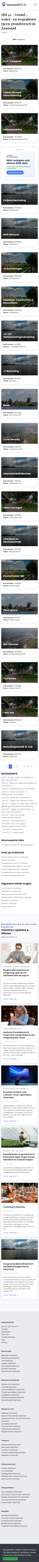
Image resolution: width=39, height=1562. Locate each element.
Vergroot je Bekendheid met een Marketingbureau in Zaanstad (18, 1266)
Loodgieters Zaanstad (10, 1395)
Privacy (4, 1342)
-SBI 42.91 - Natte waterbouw (13, 821)
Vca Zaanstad (7, 1471)
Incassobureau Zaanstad (11, 1521)
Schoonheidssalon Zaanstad (12, 1389)
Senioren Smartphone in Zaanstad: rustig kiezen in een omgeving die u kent (19, 1035)
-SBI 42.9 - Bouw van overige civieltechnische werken (12, 816)
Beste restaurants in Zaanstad (13, 894)
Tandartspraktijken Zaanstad (13, 1392)
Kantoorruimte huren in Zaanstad (14, 857)
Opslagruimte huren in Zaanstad (14, 863)
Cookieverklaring (8, 1337)
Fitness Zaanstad (8, 906)
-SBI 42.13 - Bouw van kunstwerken (15, 797)
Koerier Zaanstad (8, 860)
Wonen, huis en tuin (13, 1151)
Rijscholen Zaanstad (9, 1355)
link (15, 845)
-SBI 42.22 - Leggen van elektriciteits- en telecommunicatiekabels (17, 810)
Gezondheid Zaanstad (10, 1366)
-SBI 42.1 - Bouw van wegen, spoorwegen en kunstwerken (19, 784)
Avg (2, 1340)
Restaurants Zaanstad (10, 1384)
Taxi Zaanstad (7, 1360)
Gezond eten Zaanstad (10, 1371)
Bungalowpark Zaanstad (11, 1431)
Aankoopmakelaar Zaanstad (13, 875)
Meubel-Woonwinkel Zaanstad (13, 1416)
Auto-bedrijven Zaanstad (11, 1492)
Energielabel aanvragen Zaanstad (15, 872)
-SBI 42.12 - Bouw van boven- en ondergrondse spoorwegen (14, 793)
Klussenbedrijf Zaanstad (11, 1445)
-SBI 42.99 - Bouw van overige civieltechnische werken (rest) (13, 825)
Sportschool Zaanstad (10, 1479)
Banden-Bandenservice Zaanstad (15, 1497)
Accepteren (10, 1559)
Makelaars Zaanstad (9, 1455)
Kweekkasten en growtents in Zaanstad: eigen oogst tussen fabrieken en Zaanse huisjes (19, 1157)
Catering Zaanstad (9, 1387)
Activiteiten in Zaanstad (10, 891)
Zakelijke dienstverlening (16, 967)
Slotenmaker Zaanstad (10, 1502)
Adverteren (6, 1332)
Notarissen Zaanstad (9, 1447)
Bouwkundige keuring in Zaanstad (14, 869)
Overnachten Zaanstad (10, 1426)
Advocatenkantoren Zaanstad (13, 1500)
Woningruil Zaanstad (9, 1515)
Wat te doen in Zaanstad (11, 888)
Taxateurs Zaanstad (9, 1450)
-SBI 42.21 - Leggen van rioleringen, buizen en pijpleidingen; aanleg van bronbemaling (19, 804)
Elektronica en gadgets (15, 1089)
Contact (4, 1329)
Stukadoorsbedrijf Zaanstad (12, 1397)
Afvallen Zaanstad (8, 1368)
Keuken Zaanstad (8, 1468)
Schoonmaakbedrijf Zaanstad (13, 1452)
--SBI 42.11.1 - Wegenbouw (11, 829)
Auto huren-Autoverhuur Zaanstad (15, 1494)
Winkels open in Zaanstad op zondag (16, 897)
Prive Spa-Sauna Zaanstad (12, 1518)
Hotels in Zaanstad (8, 903)
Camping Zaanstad (9, 1424)
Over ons (5, 1334)
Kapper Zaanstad (8, 1363)
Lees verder (9, 999)
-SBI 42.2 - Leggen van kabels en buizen (17, 800)
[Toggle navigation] (35, 4)
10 (28, 766)
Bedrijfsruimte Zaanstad (11, 1523)
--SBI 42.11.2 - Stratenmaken (12, 832)
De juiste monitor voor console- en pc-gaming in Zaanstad (17, 1095)
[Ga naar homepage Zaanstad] (13, 5)
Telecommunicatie (12, 1029)
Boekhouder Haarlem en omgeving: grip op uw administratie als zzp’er (16, 973)
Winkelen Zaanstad (9, 1413)
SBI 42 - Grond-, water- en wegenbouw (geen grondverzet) (17, 778)
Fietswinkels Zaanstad (10, 1358)
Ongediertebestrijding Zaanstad (14, 1526)
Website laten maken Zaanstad (14, 1476)
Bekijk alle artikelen (8, 937)
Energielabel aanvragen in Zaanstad (16, 866)
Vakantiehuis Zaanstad (10, 1429)
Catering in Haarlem (14, 1207)
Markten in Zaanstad (9, 900)
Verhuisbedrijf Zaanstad (11, 1400)
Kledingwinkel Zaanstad (10, 1473)
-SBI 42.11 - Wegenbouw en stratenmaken (18, 789)
